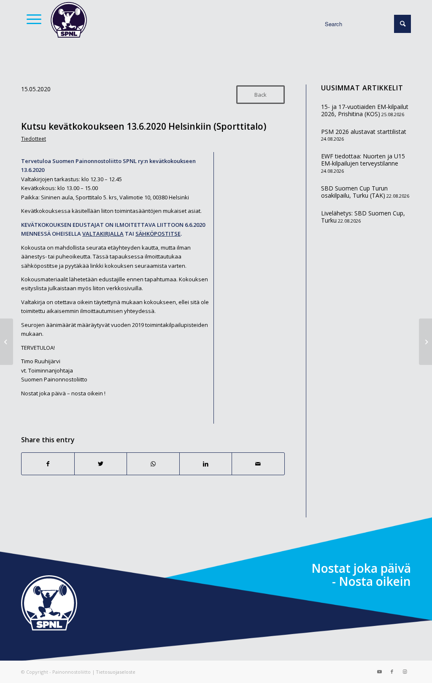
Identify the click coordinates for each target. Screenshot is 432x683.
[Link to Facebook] (392, 671)
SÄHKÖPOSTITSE (158, 233)
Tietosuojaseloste (115, 672)
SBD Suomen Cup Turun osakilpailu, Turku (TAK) (354, 192)
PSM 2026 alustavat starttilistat (363, 132)
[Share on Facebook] (48, 464)
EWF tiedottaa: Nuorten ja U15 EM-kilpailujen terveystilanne (363, 160)
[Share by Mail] (258, 464)
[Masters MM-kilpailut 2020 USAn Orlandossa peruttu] (6, 341)
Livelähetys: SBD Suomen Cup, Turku (363, 217)
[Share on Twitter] (101, 464)
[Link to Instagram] (404, 671)
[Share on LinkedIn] (206, 464)
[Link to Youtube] (379, 671)
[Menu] (31, 19)
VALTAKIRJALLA (103, 233)
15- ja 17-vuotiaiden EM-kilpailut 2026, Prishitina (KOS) (364, 110)
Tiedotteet (33, 138)
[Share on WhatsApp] (153, 464)
